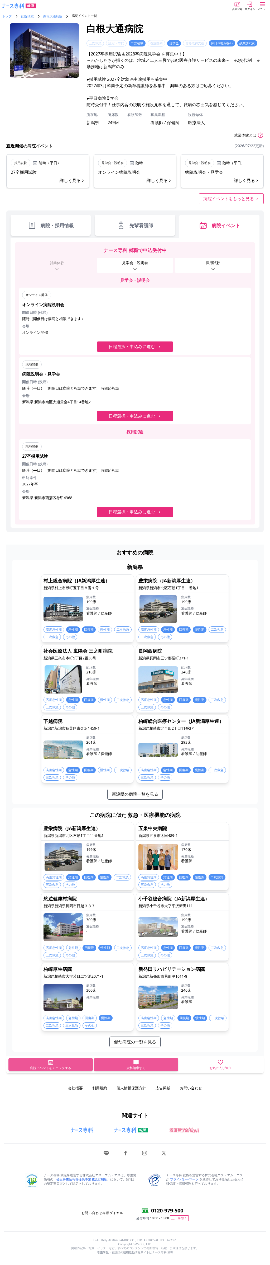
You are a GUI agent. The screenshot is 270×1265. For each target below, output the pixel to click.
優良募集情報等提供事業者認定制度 (81, 1179)
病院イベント (226, 225)
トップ (7, 16)
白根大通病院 (52, 16)
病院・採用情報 (57, 225)
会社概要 (75, 1087)
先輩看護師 (141, 225)
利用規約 (99, 1087)
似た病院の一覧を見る (135, 1042)
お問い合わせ (191, 1087)
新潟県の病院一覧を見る (135, 794)
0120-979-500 (167, 1210)
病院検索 (27, 16)
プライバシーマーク (184, 1179)
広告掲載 (163, 1087)
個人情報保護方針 (131, 1087)
